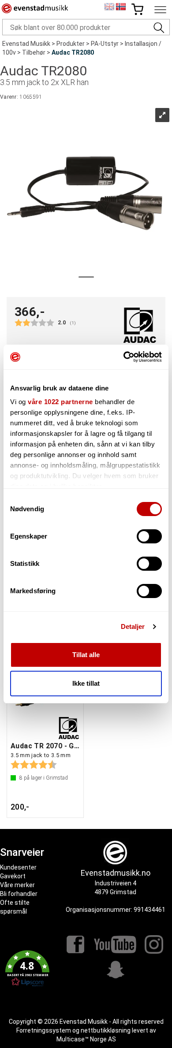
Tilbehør (33, 52)
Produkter (70, 43)
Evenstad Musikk (26, 43)
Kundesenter (18, 867)
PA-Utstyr (105, 43)
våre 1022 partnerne (60, 401)
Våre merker (17, 884)
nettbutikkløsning (106, 1030)
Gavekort (13, 876)
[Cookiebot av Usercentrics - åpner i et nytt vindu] (124, 357)
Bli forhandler (18, 893)
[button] (27, 969)
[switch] (149, 536)
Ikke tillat (86, 683)
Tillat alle (86, 654)
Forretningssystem (43, 1030)
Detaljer (133, 626)
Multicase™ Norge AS (86, 1039)
